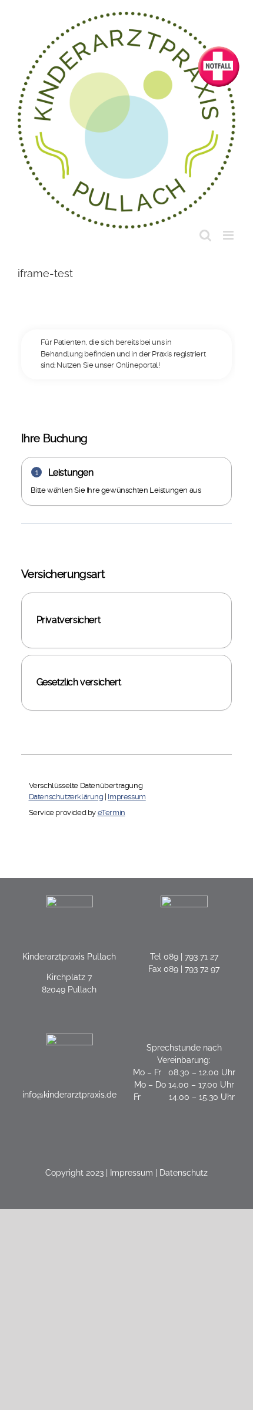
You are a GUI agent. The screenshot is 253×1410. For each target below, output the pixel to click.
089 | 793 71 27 (191, 956)
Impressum (131, 1172)
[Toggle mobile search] (205, 235)
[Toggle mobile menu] (229, 235)
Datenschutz (183, 1172)
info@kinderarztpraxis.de (69, 1094)
